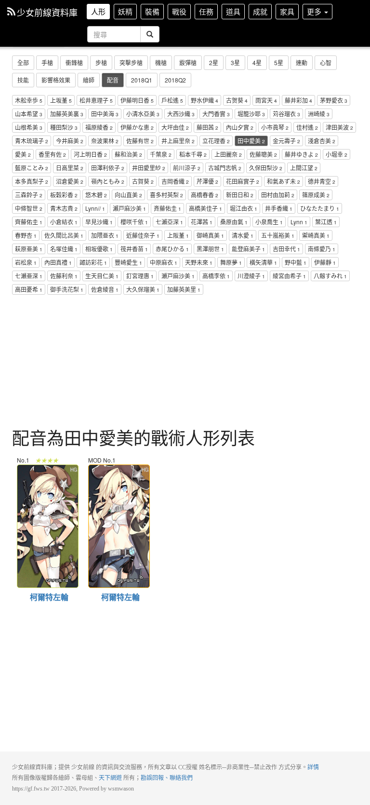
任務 (206, 11)
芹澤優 (207, 181)
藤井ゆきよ (301, 154)
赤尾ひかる (172, 249)
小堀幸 (336, 154)
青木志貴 (64, 208)
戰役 (179, 11)
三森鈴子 (28, 195)
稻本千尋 (193, 154)
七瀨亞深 (169, 222)
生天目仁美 (102, 276)
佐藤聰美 (263, 154)
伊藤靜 (325, 262)
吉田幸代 (286, 249)
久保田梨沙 (265, 168)
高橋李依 (216, 276)
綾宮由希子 (289, 276)
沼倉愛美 (69, 181)
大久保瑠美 (142, 289)
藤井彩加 (298, 100)
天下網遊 (110, 778)
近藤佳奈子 (142, 235)
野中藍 (295, 262)
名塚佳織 (64, 249)
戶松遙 (172, 100)
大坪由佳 (175, 127)
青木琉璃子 (31, 140)
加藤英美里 (183, 289)
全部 (23, 62)
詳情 (313, 767)
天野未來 (198, 262)
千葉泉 (161, 154)
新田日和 (239, 195)
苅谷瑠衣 (286, 113)
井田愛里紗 (148, 168)
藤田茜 (207, 127)
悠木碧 (96, 195)
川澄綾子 (251, 276)
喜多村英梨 (166, 195)
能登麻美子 (248, 249)
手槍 (47, 62)
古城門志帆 (224, 168)
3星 (235, 62)
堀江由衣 (243, 208)
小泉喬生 (269, 222)
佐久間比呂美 (63, 235)
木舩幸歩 (28, 100)
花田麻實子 (242, 181)
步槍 (101, 62)
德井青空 (321, 181)
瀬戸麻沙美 (178, 276)
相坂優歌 (99, 249)
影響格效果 (55, 80)
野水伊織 (204, 100)
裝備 (152, 11)
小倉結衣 (64, 222)
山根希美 (28, 127)
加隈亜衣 (105, 235)
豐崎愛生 (128, 262)
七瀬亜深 (28, 276)
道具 (233, 11)
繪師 (88, 80)
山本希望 (28, 113)
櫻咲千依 (134, 222)
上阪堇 (178, 235)
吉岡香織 (175, 181)
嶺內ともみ (107, 181)
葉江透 (326, 222)
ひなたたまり (319, 208)
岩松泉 (26, 262)
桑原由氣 (234, 222)
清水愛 (242, 235)
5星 (278, 62)
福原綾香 (99, 127)
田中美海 (105, 113)
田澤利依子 (107, 168)
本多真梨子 (31, 181)
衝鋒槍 (74, 62)
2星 (213, 62)
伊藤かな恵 (137, 127)
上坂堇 (61, 100)
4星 (257, 62)
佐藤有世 (140, 140)
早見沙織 (99, 222)
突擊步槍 (131, 62)
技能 (23, 80)
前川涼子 (186, 168)
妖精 (125, 11)
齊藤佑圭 (28, 222)
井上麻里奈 (178, 140)
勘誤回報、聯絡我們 (167, 778)
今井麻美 (69, 140)
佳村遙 (307, 127)
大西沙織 (181, 113)
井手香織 (278, 208)
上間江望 (303, 168)
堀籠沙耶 (251, 113)
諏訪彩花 (93, 262)
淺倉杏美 (321, 140)
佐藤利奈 (64, 276)
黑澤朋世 (210, 249)
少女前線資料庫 (47, 12)
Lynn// (95, 208)
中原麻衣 (163, 262)
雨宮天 (266, 100)
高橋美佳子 (205, 208)
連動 (301, 62)
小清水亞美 (142, 113)
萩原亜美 (28, 249)
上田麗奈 (228, 154)
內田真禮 (58, 262)
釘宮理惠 (140, 276)
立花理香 (216, 140)
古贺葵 (237, 100)
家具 (287, 11)
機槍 (161, 62)
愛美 (23, 154)
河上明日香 (90, 154)
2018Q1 (141, 80)
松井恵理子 (96, 100)
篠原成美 (316, 195)
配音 (113, 80)
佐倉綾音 (105, 289)
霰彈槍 (188, 62)
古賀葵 (143, 181)
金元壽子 (286, 140)
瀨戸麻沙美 (129, 208)
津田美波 (339, 127)
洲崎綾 (319, 113)
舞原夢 (231, 262)
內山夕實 (239, 127)
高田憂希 (28, 289)
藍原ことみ (31, 168)
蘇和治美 (128, 154)
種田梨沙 (64, 127)
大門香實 (216, 113)
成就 (260, 11)
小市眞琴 (275, 127)
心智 (325, 62)
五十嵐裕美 (277, 235)
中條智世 (28, 208)
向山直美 (128, 195)
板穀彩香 (64, 195)
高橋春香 (204, 195)
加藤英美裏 (66, 113)
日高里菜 (69, 168)
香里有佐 (52, 154)
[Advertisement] (185, 362)
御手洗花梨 (66, 289)
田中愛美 (251, 140)
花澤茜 (201, 222)
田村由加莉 (277, 195)
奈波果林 (105, 140)
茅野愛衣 (333, 100)
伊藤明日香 (137, 100)
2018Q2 (175, 80)
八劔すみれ (330, 276)
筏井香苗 (134, 249)
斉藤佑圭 (167, 208)
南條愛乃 (321, 249)
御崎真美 (210, 235)
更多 (315, 11)
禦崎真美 (316, 235)
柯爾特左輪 (47, 470)
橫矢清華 (263, 262)
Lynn (299, 222)
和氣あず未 (283, 181)
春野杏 (26, 235)
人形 (98, 11)
